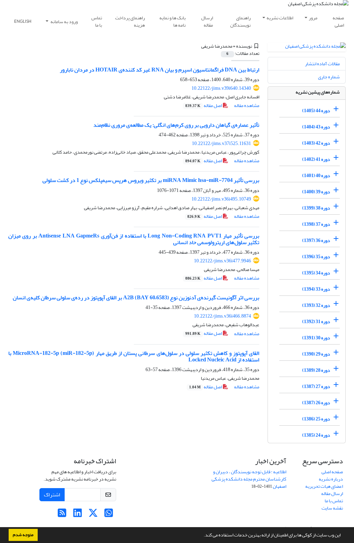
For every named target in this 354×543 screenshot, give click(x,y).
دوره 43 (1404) (316, 127)
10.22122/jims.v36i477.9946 (222, 260)
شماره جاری (329, 76)
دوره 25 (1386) (316, 419)
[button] (202, 536)
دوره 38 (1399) (316, 208)
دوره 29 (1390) (316, 354)
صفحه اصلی (338, 21)
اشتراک (52, 494)
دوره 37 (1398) (316, 224)
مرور (313, 17)
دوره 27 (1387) (316, 386)
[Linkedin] (77, 515)
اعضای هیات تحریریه (324, 486)
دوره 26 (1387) (316, 402)
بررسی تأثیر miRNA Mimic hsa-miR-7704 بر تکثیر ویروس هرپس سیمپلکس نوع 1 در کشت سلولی (151, 180)
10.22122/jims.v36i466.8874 (222, 316)
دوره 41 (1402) (316, 159)
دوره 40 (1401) (316, 175)
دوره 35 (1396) (316, 256)
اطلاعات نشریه (280, 17)
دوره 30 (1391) (316, 337)
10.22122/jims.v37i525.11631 (221, 143)
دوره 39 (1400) (316, 191)
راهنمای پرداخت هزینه (130, 21)
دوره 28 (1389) (316, 370)
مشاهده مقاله (246, 105)
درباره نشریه (331, 479)
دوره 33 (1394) (316, 289)
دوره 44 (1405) (316, 110)
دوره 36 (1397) (316, 240)
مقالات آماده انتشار (322, 63)
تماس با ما (96, 21)
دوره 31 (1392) (316, 321)
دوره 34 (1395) (316, 273)
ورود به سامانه (64, 21)
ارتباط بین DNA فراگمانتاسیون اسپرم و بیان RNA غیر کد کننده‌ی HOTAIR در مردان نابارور (159, 70)
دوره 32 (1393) (316, 305)
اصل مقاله (204, 105)
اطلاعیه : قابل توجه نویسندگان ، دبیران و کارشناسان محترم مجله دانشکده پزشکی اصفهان (249, 479)
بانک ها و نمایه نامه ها (172, 21)
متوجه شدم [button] (23, 535)
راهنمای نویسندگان (240, 21)
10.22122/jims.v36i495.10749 (221, 199)
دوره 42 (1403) (316, 143)
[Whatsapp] (108, 515)
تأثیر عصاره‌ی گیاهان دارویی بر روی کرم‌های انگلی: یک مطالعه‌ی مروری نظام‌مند (176, 125)
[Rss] (62, 515)
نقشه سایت (332, 508)
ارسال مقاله (207, 21)
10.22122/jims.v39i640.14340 (221, 88)
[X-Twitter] (93, 515)
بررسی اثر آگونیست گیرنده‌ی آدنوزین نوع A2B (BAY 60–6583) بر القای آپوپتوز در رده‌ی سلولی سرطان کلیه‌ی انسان (136, 297)
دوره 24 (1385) (316, 435)
